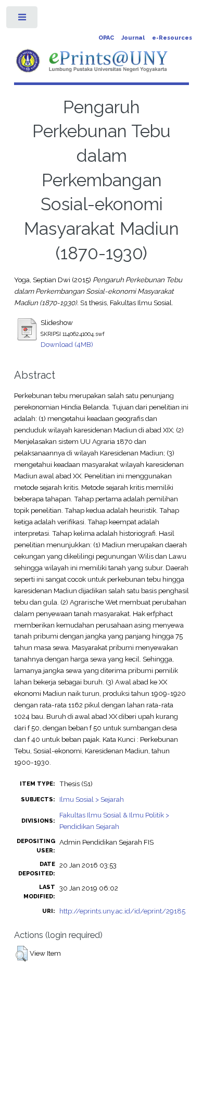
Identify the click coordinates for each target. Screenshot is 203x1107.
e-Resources (172, 37)
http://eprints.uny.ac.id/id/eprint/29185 (122, 911)
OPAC (106, 37)
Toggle (22, 19)
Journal (133, 37)
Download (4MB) (67, 344)
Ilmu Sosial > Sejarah (91, 799)
